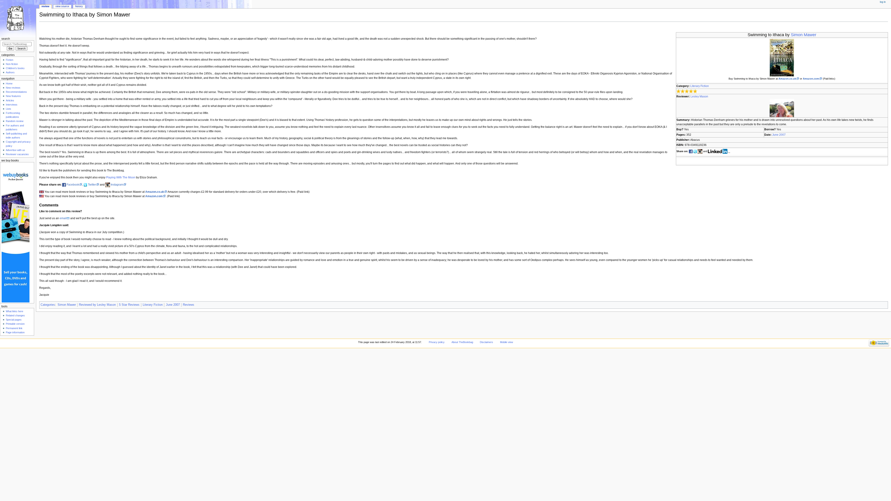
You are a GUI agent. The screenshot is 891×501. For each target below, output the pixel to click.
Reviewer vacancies (17, 154)
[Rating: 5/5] (686, 91)
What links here (14, 311)
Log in (883, 1)
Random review (14, 121)
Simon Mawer (803, 34)
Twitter (92, 184)
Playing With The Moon (120, 177)
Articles (10, 100)
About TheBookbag (462, 342)
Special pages (14, 319)
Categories (48, 304)
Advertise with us (15, 150)
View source (62, 6)
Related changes (15, 315)
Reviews (188, 304)
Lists (8, 108)
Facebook (73, 184)
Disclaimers (486, 342)
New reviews (13, 87)
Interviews (11, 104)
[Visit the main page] (18, 18)
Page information (15, 332)
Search (5, 38)
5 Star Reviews (129, 304)
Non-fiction (12, 64)
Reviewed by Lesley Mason (97, 304)
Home (9, 83)
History (79, 6)
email (63, 218)
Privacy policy (437, 342)
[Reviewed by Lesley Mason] (782, 107)
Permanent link (14, 328)
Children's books (15, 68)
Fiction (9, 59)
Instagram (117, 184)
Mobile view (506, 342)
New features (13, 96)
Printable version (15, 323)
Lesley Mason (699, 96)
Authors (10, 72)
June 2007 (779, 134)
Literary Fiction (699, 86)
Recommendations (16, 91)
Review (45, 6)
